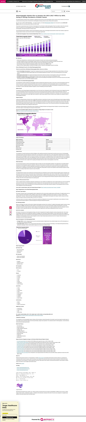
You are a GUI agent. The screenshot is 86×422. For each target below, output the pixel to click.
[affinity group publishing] (10, 212)
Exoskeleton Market (20, 346)
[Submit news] (10, 207)
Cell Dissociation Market (21, 343)
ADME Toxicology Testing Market (22, 342)
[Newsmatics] (10, 214)
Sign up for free (9, 417)
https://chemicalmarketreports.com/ (23, 368)
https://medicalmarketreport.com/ (23, 367)
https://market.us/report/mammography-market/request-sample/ (52, 33)
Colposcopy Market (20, 351)
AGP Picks (3, 1)
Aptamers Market (20, 347)
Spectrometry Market (20, 348)
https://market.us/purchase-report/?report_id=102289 (50, 187)
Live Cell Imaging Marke (21, 341)
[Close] (17, 402)
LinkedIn (22, 363)
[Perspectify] (10, 210)
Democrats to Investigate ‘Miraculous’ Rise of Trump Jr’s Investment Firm (37, 1)
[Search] (62, 11)
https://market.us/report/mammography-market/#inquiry (28, 110)
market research (41, 357)
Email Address (5, 413)
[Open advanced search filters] (64, 11)
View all (83, 1)
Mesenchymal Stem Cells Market (22, 352)
